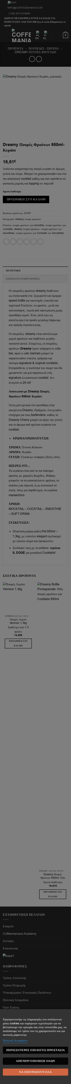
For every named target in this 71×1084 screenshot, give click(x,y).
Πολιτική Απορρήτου (15, 1040)
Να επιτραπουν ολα (35, 1072)
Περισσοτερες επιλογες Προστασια (35, 1050)
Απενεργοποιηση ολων (35, 1061)
